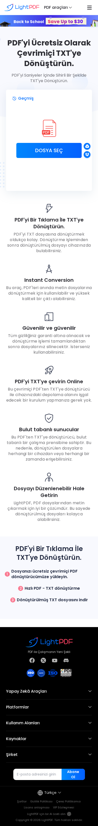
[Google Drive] (87, 146)
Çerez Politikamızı (68, 801)
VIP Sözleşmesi (63, 807)
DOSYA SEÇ (49, 150)
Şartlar (22, 801)
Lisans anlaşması (37, 807)
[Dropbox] (87, 154)
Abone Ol (73, 774)
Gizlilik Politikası (41, 801)
